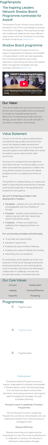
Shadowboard (24, 376)
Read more (28, 39)
